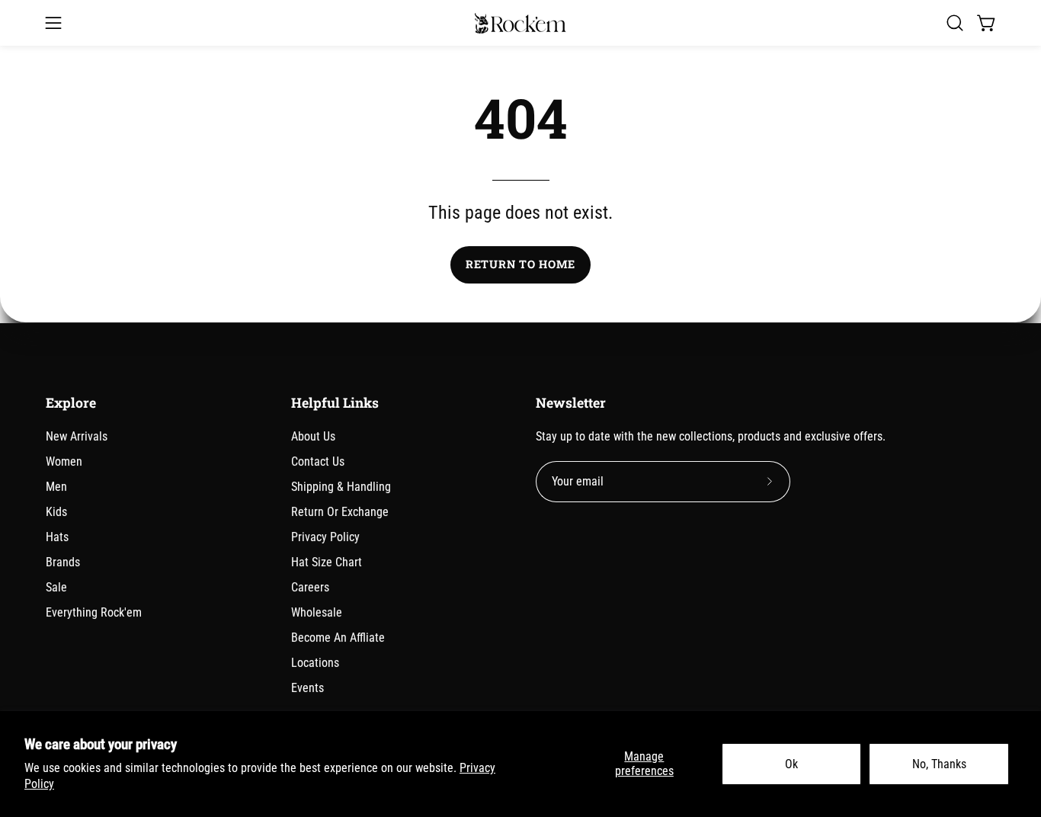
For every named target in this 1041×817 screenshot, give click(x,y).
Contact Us (317, 461)
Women (64, 461)
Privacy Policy (325, 537)
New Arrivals (76, 436)
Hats (57, 537)
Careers (310, 587)
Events (307, 688)
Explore (71, 403)
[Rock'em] (520, 23)
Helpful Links (335, 403)
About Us (313, 436)
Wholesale (316, 612)
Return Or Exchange (340, 512)
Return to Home (520, 264)
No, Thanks (939, 764)
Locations (315, 662)
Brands (63, 562)
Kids (56, 512)
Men (56, 486)
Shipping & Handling (341, 486)
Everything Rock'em (94, 612)
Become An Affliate (338, 637)
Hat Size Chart (326, 562)
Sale (56, 587)
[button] (955, 23)
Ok (791, 764)
